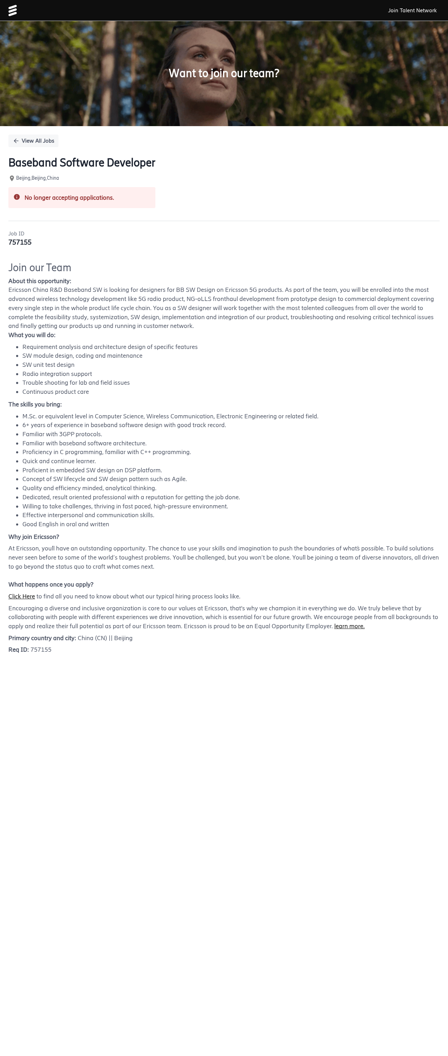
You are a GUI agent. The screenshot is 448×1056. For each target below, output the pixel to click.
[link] (12, 10)
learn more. (349, 626)
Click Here (21, 596)
